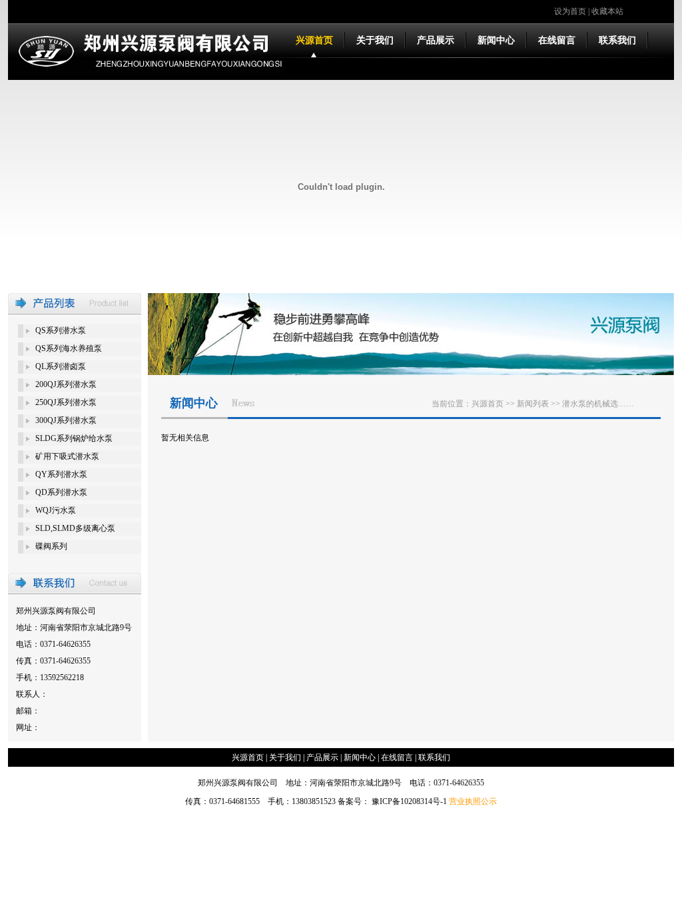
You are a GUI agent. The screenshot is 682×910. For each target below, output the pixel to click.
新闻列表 (533, 403)
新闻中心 (496, 40)
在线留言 (556, 40)
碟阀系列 (51, 546)
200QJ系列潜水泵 (66, 384)
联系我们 (617, 40)
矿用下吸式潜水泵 (67, 456)
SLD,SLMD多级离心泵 (75, 528)
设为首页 (570, 11)
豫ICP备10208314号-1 (409, 801)
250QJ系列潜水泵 (66, 402)
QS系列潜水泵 (60, 330)
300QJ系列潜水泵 (66, 420)
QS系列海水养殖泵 (68, 348)
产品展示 (435, 40)
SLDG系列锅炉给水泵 (74, 438)
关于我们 (375, 40)
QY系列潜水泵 (61, 474)
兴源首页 (314, 40)
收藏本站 (607, 11)
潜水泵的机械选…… (598, 403)
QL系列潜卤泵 (60, 366)
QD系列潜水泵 (61, 492)
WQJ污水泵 (55, 510)
